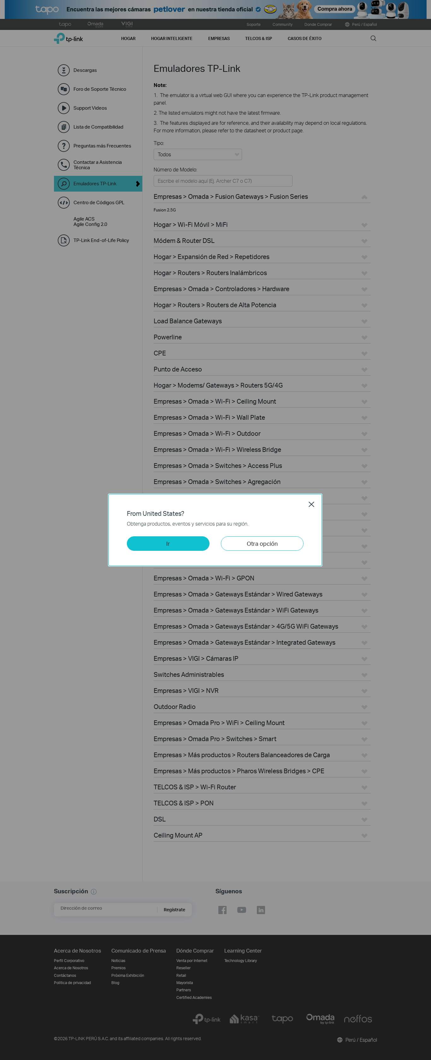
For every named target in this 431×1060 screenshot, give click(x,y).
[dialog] (215, 530)
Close (311, 504)
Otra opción (262, 543)
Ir (168, 543)
